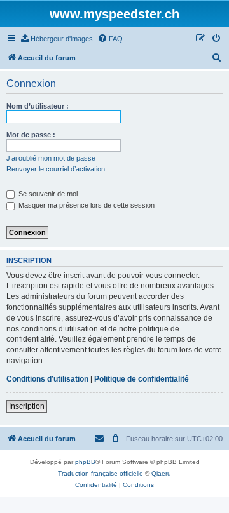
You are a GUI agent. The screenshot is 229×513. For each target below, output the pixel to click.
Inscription (27, 406)
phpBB (85, 461)
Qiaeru (161, 473)
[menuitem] (57, 38)
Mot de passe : (30, 134)
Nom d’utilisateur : (37, 106)
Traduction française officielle (100, 473)
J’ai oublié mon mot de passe (50, 158)
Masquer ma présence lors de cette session (86, 205)
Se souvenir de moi (47, 193)
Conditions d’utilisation (47, 379)
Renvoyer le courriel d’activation (55, 169)
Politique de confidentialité (141, 379)
